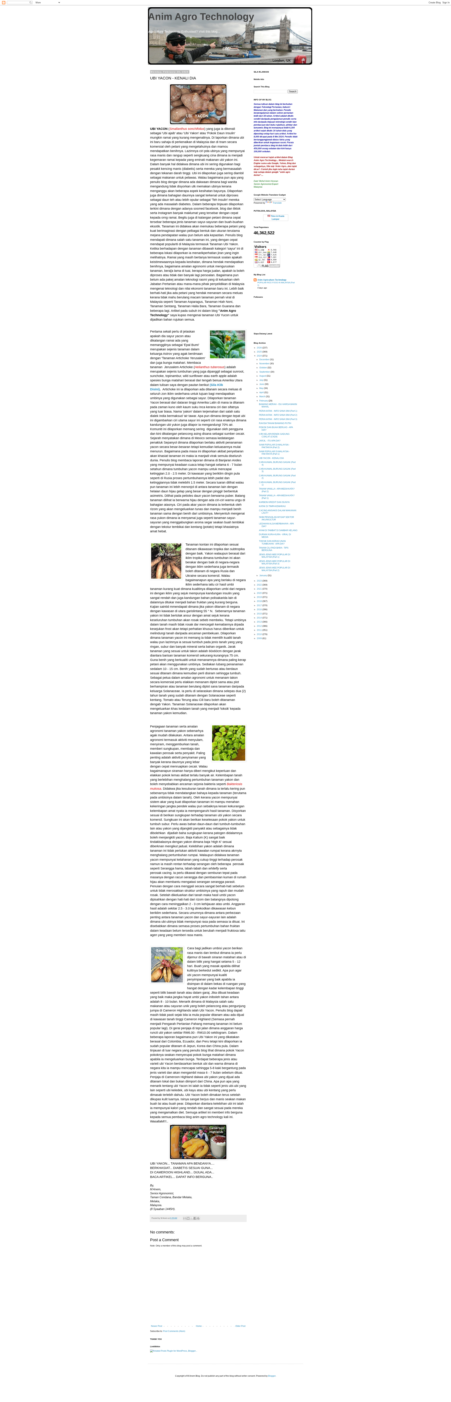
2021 (259, 589)
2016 (259, 609)
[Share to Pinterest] (198, 1218)
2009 (259, 638)
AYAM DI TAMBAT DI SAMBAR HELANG (278, 530)
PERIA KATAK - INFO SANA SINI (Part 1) (278, 411)
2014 (259, 618)
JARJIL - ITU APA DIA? (269, 441)
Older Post (240, 1326)
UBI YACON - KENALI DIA (271, 458)
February (263, 401)
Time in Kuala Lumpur (277, 217)
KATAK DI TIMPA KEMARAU (272, 506)
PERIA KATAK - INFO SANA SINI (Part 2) (278, 415)
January (263, 575)
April (261, 392)
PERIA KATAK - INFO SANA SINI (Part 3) (278, 419)
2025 (259, 352)
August (263, 376)
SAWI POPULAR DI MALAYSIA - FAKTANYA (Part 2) (274, 446)
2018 (259, 601)
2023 (259, 581)
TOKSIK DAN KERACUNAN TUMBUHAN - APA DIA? (272, 542)
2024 (259, 356)
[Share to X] (191, 1218)
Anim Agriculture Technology (271, 280)
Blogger (272, 1376)
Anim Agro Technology (201, 16)
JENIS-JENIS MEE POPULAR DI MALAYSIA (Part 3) (274, 562)
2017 (259, 605)
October (263, 367)
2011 (259, 630)
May (261, 388)
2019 (259, 597)
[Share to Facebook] (195, 1218)
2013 (259, 622)
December (264, 359)
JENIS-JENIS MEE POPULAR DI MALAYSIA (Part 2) (274, 569)
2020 (259, 593)
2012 (259, 626)
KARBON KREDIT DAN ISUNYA (274, 502)
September (264, 372)
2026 (259, 347)
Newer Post (156, 1326)
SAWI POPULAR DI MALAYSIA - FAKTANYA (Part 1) (274, 452)
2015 (259, 613)
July (261, 380)
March (262, 396)
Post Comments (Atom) (174, 1331)
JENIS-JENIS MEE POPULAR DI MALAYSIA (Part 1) (274, 555)
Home (199, 1326)
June (262, 384)
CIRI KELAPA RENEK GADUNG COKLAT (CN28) (274, 435)
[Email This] (185, 1218)
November (264, 363)
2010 (259, 634)
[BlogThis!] (188, 1218)
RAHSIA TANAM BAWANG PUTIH (275, 423)
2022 (259, 585)
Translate (277, 203)
